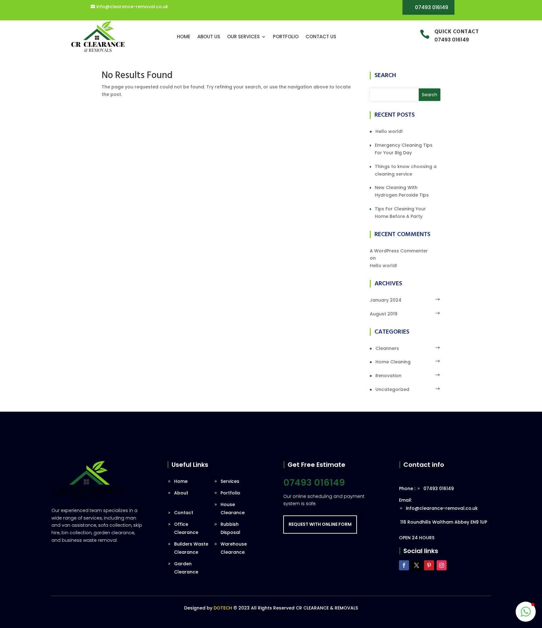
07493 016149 (431, 7)
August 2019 (383, 314)
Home (183, 36)
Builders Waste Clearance (191, 548)
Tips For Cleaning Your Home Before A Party (400, 212)
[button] (526, 612)
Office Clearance (186, 528)
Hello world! (389, 131)
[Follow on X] (417, 565)
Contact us (321, 36)
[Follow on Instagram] (442, 565)
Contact (183, 512)
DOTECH (223, 608)
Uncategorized (392, 389)
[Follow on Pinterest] (429, 565)
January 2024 (385, 300)
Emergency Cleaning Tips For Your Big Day (404, 149)
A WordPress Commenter (399, 251)
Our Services (243, 36)
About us (208, 36)
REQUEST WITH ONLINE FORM (320, 524)
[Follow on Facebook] (404, 565)
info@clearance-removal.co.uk (132, 6)
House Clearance (233, 508)
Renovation (388, 375)
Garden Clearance (186, 568)
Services (230, 481)
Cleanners (387, 348)
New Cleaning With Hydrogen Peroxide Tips (402, 191)
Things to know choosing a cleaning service (406, 170)
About (181, 493)
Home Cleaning (393, 362)
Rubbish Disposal (230, 528)
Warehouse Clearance (234, 548)
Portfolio (286, 36)
